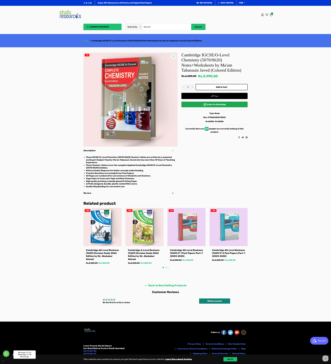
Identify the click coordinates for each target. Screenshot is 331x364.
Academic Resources (99, 27)
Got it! (230, 359)
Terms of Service (220, 353)
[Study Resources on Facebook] (223, 332)
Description (90, 150)
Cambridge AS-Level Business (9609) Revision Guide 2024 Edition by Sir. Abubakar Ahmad (102, 254)
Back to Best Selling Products (167, 285)
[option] (102, 239)
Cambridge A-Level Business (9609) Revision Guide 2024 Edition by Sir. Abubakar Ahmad (143, 254)
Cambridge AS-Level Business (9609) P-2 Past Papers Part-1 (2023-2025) (228, 253)
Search (198, 27)
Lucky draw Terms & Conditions (192, 349)
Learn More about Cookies (178, 359)
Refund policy (239, 353)
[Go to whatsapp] (6, 353)
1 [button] (163, 267)
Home (86, 41)
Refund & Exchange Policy (224, 349)
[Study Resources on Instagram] (243, 332)
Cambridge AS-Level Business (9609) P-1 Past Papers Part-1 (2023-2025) (186, 253)
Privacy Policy (194, 344)
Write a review (214, 301)
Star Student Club (237, 344)
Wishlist (267, 14)
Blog (243, 349)
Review (88, 193)
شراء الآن (214, 96)
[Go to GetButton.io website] (6, 361)
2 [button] (165, 267)
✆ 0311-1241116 (226, 3)
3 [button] (167, 267)
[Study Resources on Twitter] (230, 332)
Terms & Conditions (214, 344)
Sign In (262, 14)
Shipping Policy (200, 353)
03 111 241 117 (89, 353)
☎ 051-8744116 (204, 3)
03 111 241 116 (89, 351)
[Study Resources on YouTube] (237, 332)
